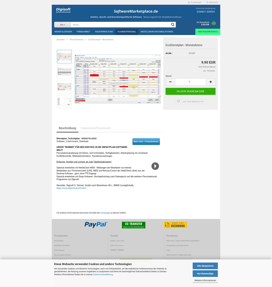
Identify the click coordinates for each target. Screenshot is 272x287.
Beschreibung (67, 128)
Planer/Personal (127, 31)
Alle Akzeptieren (205, 266)
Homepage (105, 213)
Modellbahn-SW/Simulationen (157, 31)
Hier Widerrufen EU (208, 31)
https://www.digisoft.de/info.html (71, 188)
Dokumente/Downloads (95, 128)
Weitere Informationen (205, 280)
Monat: (169, 76)
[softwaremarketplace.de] (136, 13)
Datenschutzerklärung (103, 274)
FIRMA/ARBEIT (83, 31)
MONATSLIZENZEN (63, 31)
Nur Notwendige (205, 273)
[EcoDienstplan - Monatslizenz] (118, 79)
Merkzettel (213, 2)
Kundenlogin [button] (196, 2)
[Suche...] (173, 25)
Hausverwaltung (104, 31)
